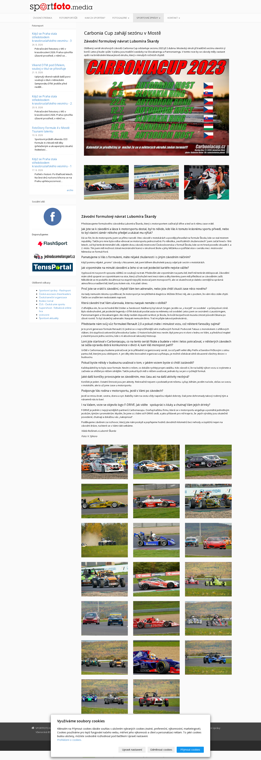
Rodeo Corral (46, 301)
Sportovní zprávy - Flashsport (55, 290)
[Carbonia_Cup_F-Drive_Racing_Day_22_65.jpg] (104, 618)
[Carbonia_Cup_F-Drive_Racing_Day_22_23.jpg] (208, 657)
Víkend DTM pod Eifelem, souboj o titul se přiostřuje (49, 67)
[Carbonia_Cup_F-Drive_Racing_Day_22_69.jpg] (208, 462)
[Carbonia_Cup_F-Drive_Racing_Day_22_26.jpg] (104, 696)
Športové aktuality (49, 318)
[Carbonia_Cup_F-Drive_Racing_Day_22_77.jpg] (208, 540)
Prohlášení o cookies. (69, 740)
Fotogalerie (119, 17)
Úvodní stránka (42, 17)
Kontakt (173, 17)
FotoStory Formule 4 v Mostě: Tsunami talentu (51, 129)
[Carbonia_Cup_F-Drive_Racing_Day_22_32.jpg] (156, 696)
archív (70, 190)
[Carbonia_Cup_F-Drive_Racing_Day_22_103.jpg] (104, 540)
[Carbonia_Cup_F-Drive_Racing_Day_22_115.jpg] (208, 501)
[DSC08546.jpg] (106, 182)
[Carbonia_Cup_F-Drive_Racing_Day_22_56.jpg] (156, 618)
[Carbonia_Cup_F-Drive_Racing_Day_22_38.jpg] (104, 657)
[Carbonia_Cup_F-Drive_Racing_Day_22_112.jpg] (156, 540)
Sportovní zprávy (148, 17)
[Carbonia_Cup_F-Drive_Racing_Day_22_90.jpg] (156, 462)
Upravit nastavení (132, 749)
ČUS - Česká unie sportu (52, 304)
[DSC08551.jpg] (156, 182)
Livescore (44, 314)
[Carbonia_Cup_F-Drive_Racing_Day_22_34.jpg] (208, 579)
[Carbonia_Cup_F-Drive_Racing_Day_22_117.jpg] (156, 501)
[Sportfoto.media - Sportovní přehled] (61, 6)
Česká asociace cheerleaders (55, 294)
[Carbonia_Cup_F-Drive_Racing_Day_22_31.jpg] (208, 618)
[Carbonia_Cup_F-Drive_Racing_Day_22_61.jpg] (104, 501)
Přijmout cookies (190, 749)
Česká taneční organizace (53, 297)
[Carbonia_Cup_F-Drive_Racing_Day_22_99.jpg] (104, 579)
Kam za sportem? (95, 17)
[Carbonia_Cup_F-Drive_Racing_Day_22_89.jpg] (104, 462)
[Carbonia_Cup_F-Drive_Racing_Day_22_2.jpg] (156, 579)
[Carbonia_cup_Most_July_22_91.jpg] (206, 182)
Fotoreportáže (68, 17)
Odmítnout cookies (161, 749)
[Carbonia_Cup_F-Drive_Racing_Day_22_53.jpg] (156, 657)
